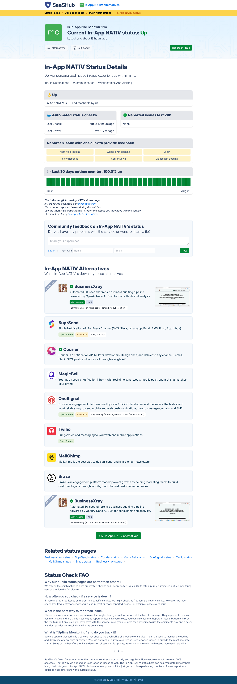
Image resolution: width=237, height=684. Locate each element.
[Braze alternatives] (51, 478)
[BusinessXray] (62, 288)
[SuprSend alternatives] (51, 324)
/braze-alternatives (59, 472)
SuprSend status (85, 557)
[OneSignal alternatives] (51, 400)
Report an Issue (181, 47)
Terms (140, 679)
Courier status (110, 557)
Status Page (100, 679)
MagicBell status (134, 557)
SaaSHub (114, 679)
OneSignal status (160, 557)
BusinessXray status (57, 557)
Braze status (83, 561)
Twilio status (184, 557)
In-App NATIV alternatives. (83, 214)
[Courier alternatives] (51, 351)
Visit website (77, 302)
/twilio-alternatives (59, 425)
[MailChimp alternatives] (51, 457)
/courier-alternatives (60, 345)
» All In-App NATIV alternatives (118, 536)
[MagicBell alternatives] (51, 375)
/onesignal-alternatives (62, 394)
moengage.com (87, 203)
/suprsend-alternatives (62, 318)
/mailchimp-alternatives (62, 452)
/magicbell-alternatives (62, 370)
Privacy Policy (128, 679)
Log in (52, 250)
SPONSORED (49, 285)
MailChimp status (60, 561)
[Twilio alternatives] (51, 431)
